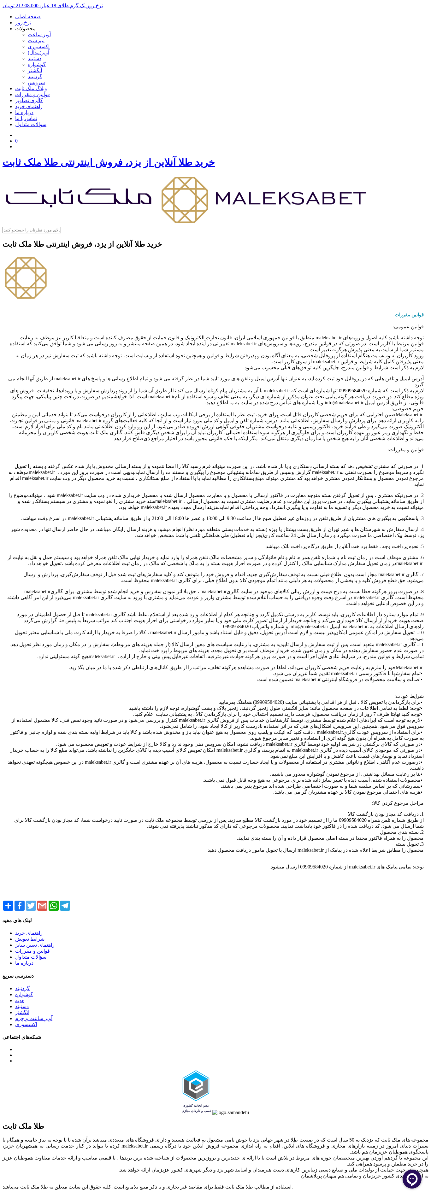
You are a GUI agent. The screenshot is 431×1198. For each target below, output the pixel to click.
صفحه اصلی (28, 16)
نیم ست (36, 40)
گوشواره (37, 64)
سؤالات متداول (30, 957)
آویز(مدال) (38, 52)
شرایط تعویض (29, 939)
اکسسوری (39, 46)
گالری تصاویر (29, 100)
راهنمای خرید (29, 106)
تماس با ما (26, 118)
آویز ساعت (39, 34)
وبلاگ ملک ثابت (31, 88)
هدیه (19, 1000)
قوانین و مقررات (32, 94)
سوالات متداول (30, 124)
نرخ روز (23, 22)
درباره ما (24, 112)
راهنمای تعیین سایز (35, 945)
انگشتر (35, 70)
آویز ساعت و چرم (33, 1018)
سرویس (36, 82)
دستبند (34, 58)
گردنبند (35, 76)
